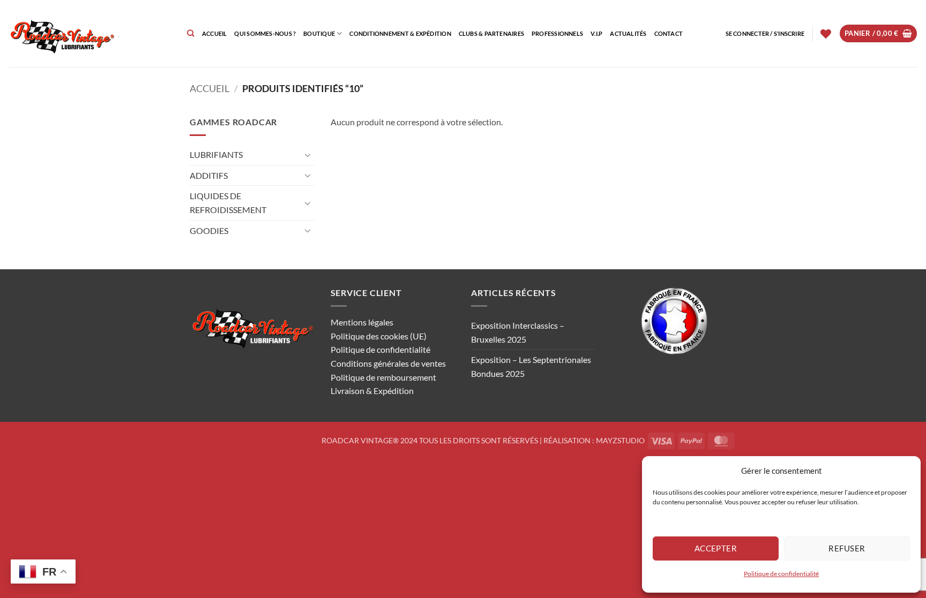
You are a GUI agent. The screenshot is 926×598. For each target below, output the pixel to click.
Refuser (846, 548)
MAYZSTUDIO (620, 440)
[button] (765, 34)
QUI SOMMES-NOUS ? (265, 33)
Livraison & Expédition (372, 390)
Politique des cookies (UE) (379, 336)
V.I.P (596, 33)
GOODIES (209, 230)
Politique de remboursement (383, 377)
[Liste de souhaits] (825, 34)
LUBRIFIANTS (216, 154)
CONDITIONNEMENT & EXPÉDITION (400, 33)
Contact (668, 33)
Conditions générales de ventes (388, 363)
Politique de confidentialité (781, 574)
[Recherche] (190, 33)
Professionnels (557, 33)
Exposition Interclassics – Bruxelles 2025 (517, 332)
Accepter (715, 548)
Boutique (319, 33)
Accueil (214, 33)
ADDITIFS (209, 175)
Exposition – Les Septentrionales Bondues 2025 (531, 366)
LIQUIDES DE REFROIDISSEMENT (228, 203)
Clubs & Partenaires (491, 33)
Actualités (628, 33)
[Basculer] (308, 154)
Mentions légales (362, 322)
